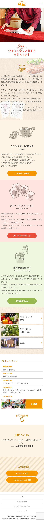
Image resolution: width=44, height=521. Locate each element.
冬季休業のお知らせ (10, 376)
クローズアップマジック (22, 236)
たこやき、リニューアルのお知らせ (15, 383)
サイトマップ (22, 511)
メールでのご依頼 (22, 473)
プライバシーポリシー (22, 506)
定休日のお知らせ (9, 370)
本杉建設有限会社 (22, 301)
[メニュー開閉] (41, 4)
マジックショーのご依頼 (22, 480)
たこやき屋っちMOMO (22, 173)
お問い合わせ (22, 502)
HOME (22, 497)
